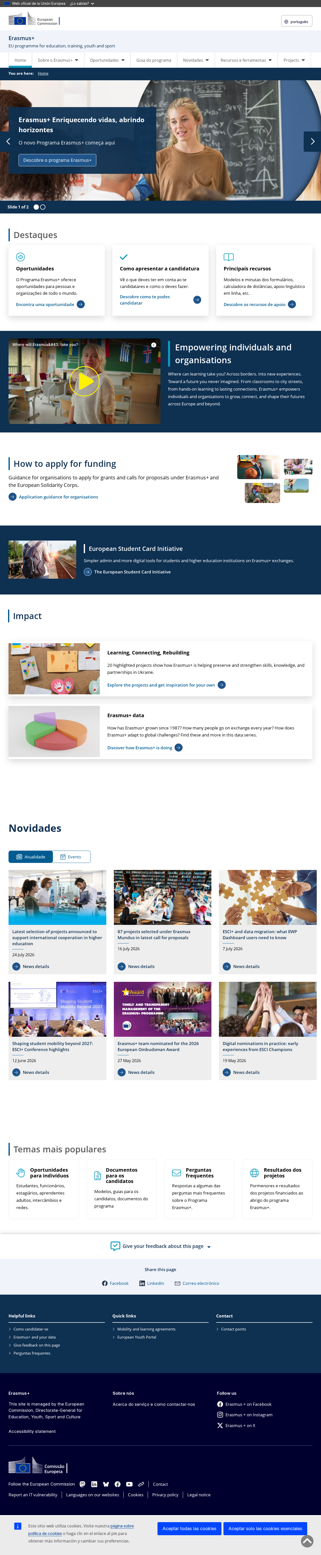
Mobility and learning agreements (146, 1328)
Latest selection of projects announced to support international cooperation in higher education (57, 937)
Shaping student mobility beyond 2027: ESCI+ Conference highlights (52, 1046)
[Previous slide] (8, 141)
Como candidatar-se (31, 1328)
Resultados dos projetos (282, 1173)
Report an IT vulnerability (33, 1495)
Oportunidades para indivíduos (49, 1173)
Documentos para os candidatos (121, 1175)
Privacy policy (165, 1495)
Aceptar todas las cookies (189, 1528)
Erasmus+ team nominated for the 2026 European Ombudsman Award (158, 1046)
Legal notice (199, 1495)
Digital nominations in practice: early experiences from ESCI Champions (260, 1046)
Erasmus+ (19, 1393)
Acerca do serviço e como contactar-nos (154, 1404)
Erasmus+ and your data (35, 1337)
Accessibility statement (32, 1431)
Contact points (233, 1328)
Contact (160, 1484)
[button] (115, 1283)
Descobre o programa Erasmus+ (57, 160)
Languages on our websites (92, 1495)
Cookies (135, 1495)
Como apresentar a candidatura (159, 268)
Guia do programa (153, 60)
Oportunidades (35, 268)
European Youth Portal (136, 1337)
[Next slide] (312, 141)
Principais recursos (247, 268)
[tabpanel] (163, 976)
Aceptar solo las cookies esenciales (265, 1528)
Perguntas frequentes (200, 1173)
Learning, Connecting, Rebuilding (148, 652)
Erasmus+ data (125, 715)
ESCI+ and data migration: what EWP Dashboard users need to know (260, 934)
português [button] (299, 21)
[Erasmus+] (37, 19)
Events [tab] (74, 857)
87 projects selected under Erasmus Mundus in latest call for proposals (154, 934)
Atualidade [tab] (35, 857)
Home (20, 60)
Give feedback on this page (37, 1345)
